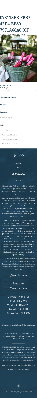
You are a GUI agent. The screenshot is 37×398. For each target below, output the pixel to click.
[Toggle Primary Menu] (33, 3)
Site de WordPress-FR (9, 143)
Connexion (6, 131)
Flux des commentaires (10, 139)
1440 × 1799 (15, 34)
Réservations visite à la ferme (18, 369)
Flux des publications (9, 135)
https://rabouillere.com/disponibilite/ (20, 360)
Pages (18, 167)
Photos (22, 34)
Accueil (18, 163)
